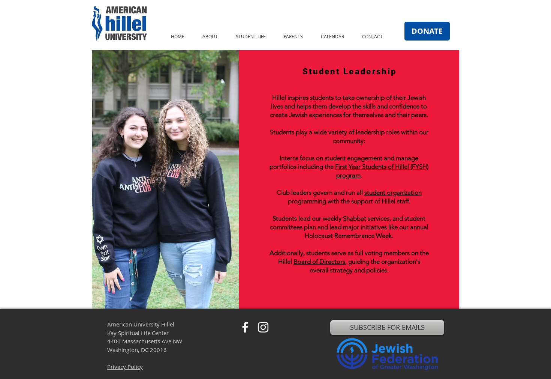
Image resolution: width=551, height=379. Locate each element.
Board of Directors (319, 261)
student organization (393, 192)
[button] (210, 37)
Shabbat (354, 218)
